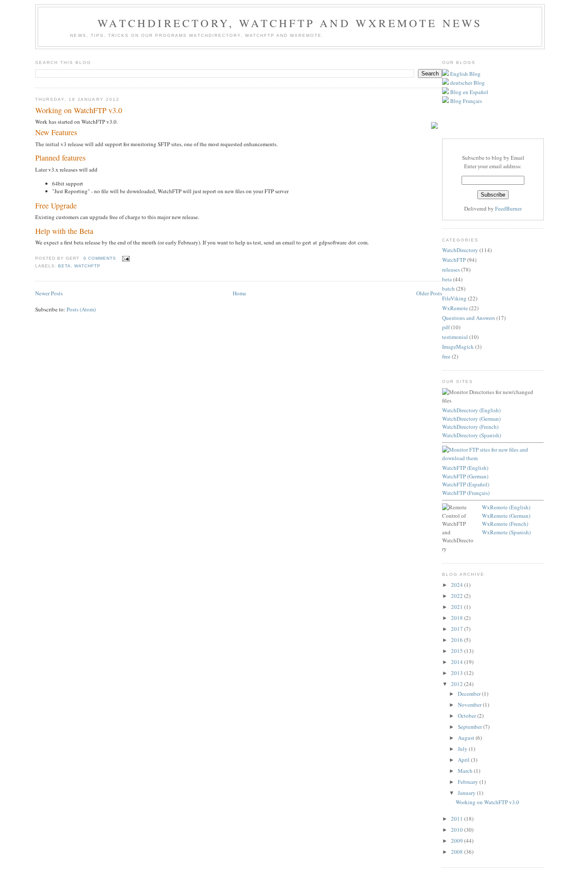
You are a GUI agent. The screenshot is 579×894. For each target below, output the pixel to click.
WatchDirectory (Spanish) (471, 435)
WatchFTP (87, 266)
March (466, 771)
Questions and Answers (468, 318)
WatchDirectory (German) (471, 418)
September (470, 726)
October (467, 715)
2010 (457, 829)
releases (451, 269)
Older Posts (429, 293)
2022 (457, 596)
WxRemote (455, 308)
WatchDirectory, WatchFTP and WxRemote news (289, 23)
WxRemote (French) (505, 524)
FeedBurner (508, 208)
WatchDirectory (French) (470, 426)
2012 (457, 684)
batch (448, 288)
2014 (457, 662)
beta (64, 266)
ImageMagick (458, 346)
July (463, 748)
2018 (457, 618)
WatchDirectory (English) (471, 410)
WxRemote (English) (506, 507)
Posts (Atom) (81, 309)
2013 (457, 673)
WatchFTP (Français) (466, 493)
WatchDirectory (460, 250)
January (467, 793)
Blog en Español (468, 92)
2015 (457, 651)
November (470, 704)
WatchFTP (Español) (465, 484)
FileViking (454, 298)
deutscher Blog (467, 82)
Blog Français (465, 101)
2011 (457, 818)
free (446, 356)
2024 (457, 585)
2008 (457, 851)
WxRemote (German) (506, 515)
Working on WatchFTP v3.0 (78, 110)
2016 (457, 640)
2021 (457, 607)
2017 (457, 629)
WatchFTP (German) (465, 476)
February (468, 782)
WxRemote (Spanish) (506, 532)
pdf (446, 327)
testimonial (455, 337)
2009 (457, 840)
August (467, 737)
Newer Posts (49, 293)
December (470, 693)
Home (239, 293)
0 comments (100, 258)
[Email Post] (124, 258)
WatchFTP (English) (465, 468)
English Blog (465, 74)
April (464, 760)
